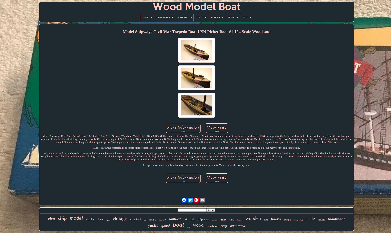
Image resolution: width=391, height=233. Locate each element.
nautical (162, 219)
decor (101, 219)
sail (192, 219)
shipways (203, 219)
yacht (153, 225)
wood (198, 225)
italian (223, 220)
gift (145, 220)
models (321, 219)
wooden (253, 218)
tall (186, 219)
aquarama (237, 226)
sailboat (175, 219)
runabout (212, 226)
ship (62, 218)
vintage (120, 218)
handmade (336, 219)
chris (231, 219)
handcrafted (298, 220)
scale (310, 218)
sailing (152, 220)
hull (108, 220)
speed (165, 225)
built (266, 220)
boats (276, 219)
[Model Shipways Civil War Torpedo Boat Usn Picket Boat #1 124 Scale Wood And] (196, 50)
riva (51, 218)
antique (287, 220)
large (188, 227)
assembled (135, 219)
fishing (239, 220)
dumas (214, 220)
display (90, 219)
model (76, 218)
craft (224, 226)
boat (178, 225)
